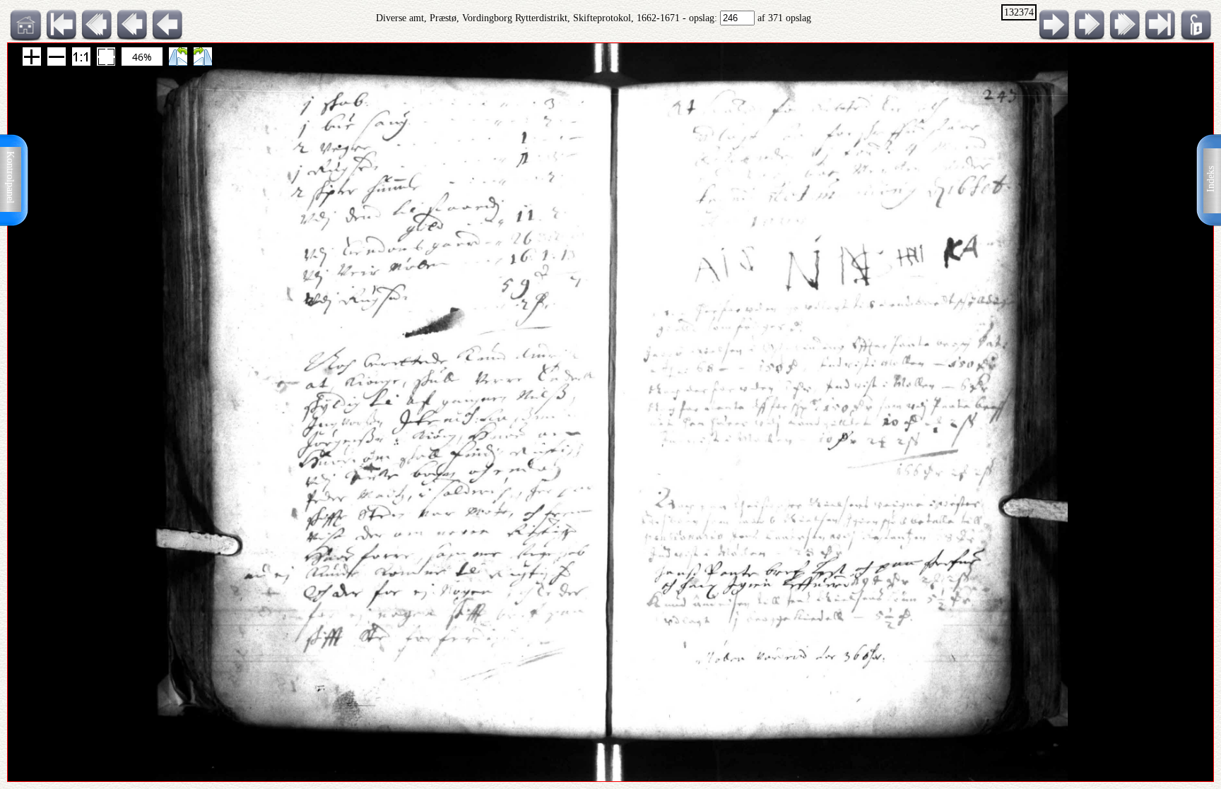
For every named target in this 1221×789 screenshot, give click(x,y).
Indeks (1210, 179)
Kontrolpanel (10, 177)
